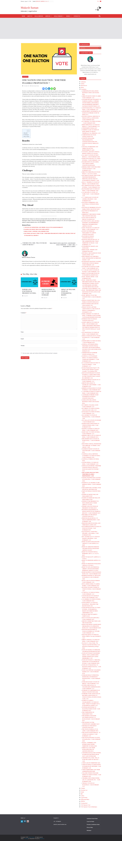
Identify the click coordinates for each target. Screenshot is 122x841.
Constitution (25, 76)
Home (23, 16)
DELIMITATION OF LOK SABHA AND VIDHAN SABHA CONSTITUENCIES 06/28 (90, 163)
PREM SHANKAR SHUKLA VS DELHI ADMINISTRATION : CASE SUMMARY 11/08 (91, 519)
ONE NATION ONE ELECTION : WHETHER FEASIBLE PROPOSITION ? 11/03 (90, 474)
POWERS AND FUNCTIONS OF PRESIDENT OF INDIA (29, 291)
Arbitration (83, 82)
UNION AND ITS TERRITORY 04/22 (91, 763)
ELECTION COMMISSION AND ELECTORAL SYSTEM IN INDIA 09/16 (90, 204)
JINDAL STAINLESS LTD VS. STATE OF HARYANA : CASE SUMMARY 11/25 (91, 337)
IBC (82, 794)
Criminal (83, 788)
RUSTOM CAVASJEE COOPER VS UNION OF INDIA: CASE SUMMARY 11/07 (91, 589)
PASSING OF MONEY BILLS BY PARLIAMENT (36, 229)
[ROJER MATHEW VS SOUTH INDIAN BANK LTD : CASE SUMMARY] (49, 278)
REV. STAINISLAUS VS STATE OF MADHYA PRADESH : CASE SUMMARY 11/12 (91, 538)
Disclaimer (89, 830)
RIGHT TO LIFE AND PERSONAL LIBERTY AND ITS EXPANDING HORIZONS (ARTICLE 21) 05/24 (90, 568)
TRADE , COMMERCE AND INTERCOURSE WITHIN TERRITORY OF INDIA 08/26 (89, 744)
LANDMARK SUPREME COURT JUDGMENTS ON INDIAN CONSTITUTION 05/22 (90, 396)
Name (22, 332)
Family (82, 792)
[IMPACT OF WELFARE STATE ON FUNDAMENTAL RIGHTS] (68, 278)
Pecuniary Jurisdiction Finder (93, 824)
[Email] (54, 88)
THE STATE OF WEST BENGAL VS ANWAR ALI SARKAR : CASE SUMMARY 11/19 (91, 734)
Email (22, 339)
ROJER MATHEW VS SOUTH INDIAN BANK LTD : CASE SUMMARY (49, 292)
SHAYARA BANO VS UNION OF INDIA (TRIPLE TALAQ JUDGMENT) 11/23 (91, 636)
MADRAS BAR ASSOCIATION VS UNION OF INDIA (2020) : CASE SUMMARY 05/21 (90, 425)
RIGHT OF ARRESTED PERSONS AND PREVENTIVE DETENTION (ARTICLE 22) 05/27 (90, 548)
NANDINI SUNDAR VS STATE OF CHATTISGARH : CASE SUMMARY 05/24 (91, 450)
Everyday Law (84, 790)
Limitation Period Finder (92, 818)
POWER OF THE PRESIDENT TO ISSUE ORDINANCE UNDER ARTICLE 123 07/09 (90, 502)
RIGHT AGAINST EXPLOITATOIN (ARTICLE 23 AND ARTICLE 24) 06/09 (90, 543)
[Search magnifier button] (100, 48)
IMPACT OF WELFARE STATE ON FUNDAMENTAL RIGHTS (68, 292)
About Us (29, 16)
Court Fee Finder (90, 821)
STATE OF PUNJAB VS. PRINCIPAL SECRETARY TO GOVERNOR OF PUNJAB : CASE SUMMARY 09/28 (91, 661)
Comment (23, 313)
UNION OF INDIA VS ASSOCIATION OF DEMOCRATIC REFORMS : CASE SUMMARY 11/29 (91, 766)
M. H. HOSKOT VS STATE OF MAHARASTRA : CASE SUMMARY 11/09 (91, 416)
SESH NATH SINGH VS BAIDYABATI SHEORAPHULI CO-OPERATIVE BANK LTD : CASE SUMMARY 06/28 (91, 626)
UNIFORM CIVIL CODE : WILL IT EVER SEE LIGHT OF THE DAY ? (34, 243)
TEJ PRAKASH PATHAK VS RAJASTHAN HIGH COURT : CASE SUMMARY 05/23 (91, 708)
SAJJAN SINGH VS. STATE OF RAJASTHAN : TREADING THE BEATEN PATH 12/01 (90, 604)
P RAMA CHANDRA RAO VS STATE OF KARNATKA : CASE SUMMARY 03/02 (91, 479)
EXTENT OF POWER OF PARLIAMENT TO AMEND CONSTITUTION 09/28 (89, 232)
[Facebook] (43, 88)
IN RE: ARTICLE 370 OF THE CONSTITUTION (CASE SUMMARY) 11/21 (91, 296)
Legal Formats (58, 16)
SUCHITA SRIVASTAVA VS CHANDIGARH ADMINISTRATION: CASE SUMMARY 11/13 (91, 686)
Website (22, 345)
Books (68, 16)
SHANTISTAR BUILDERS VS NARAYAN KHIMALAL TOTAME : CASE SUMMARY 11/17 (91, 631)
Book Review (84, 85)
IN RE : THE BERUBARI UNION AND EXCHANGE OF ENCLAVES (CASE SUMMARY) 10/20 (91, 291)
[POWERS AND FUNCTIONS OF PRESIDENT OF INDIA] (29, 278)
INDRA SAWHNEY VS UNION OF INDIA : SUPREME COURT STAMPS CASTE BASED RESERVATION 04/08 (91, 315)
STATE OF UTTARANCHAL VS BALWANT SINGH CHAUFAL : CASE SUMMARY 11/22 (91, 666)
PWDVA (83, 801)
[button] (51, 16)
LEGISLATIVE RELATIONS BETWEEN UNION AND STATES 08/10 (90, 401)
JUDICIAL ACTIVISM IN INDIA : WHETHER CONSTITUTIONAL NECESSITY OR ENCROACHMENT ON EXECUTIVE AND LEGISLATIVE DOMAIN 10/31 (91, 347)
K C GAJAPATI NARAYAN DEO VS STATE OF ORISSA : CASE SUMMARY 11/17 (91, 364)
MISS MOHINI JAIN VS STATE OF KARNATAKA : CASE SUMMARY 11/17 (91, 440)
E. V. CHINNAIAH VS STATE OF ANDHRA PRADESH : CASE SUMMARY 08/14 (90, 199)
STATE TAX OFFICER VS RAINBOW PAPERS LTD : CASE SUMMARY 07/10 (91, 671)
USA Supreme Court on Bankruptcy (89, 807)
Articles (47, 16)
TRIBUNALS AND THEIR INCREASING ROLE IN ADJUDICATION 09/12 (88, 749)
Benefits (26, 133)
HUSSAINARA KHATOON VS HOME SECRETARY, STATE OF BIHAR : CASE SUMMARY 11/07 (91, 263)
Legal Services (39, 16)
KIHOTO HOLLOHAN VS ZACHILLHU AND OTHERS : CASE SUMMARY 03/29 (91, 384)
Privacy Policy (90, 827)
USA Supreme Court (85, 805)
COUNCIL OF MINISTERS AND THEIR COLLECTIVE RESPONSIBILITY (43, 227)
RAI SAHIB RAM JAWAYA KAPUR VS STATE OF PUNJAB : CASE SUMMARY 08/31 (91, 528)
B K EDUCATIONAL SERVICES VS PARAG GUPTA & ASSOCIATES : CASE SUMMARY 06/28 (91, 118)
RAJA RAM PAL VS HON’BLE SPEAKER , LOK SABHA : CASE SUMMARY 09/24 (90, 533)
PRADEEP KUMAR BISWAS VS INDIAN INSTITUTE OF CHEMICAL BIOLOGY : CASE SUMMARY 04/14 (91, 511)
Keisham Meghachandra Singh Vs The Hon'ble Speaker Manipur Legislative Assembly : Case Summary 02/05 (90, 369)
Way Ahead (26, 136)
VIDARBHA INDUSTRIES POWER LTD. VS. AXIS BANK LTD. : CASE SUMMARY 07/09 (91, 779)
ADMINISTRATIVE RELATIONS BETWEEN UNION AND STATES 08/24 (90, 92)
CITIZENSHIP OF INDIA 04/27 (89, 128)
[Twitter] (46, 88)
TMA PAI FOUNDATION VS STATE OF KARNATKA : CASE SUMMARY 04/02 (91, 739)
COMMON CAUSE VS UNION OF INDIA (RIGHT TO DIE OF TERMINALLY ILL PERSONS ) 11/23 (91, 131)
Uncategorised (84, 803)
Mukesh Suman (29, 7)
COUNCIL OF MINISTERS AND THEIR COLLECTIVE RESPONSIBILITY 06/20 (90, 148)
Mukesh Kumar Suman (35, 85)
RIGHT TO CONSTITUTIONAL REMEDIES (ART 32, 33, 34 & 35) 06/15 (90, 553)
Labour (82, 795)
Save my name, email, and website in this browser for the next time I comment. (40, 353)
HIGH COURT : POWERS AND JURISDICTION (36, 231)
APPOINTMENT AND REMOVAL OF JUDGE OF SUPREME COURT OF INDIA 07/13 (91, 112)
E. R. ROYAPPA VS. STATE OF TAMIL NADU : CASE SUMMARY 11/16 (90, 193)
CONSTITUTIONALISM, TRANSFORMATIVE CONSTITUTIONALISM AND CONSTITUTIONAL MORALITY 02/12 (90, 141)
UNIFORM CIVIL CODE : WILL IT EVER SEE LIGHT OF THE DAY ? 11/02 (90, 759)
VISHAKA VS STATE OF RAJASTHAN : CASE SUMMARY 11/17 (90, 784)
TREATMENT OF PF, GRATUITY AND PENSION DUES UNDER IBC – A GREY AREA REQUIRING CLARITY (62, 244)
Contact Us (77, 16)
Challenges (26, 134)
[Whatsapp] (51, 88)
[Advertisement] (61, 28)
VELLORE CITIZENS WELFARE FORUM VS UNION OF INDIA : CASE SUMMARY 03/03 (91, 774)
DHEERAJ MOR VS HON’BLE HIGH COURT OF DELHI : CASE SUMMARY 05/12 (91, 168)
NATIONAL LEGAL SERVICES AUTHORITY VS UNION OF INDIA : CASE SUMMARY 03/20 (91, 455)
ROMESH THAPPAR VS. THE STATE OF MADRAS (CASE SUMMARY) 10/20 (91, 577)
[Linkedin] (49, 88)
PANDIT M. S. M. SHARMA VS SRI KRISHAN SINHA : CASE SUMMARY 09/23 (91, 484)
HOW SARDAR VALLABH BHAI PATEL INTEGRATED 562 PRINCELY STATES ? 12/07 (91, 258)
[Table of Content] (28, 131)
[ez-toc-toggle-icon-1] (27, 131)
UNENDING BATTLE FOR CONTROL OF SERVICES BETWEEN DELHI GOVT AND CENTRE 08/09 (91, 754)
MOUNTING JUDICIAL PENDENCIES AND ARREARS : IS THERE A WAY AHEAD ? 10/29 (91, 445)
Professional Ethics (85, 799)
